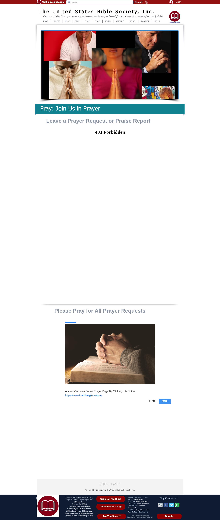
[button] (147, 2)
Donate (139, 2)
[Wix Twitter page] (171, 505)
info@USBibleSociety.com (81, 509)
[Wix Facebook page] (166, 505)
